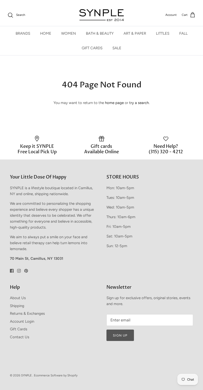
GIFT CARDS (92, 48)
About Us (18, 298)
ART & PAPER (135, 33)
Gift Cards (18, 329)
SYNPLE (26, 375)
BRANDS (23, 33)
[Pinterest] (26, 271)
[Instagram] (19, 271)
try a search (139, 103)
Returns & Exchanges (27, 313)
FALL (183, 33)
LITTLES (162, 33)
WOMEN (68, 33)
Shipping (17, 306)
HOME (45, 33)
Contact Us (19, 337)
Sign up (120, 335)
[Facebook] (12, 271)
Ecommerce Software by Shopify (55, 375)
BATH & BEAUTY (100, 33)
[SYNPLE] (101, 15)
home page (114, 103)
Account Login (22, 321)
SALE (116, 48)
